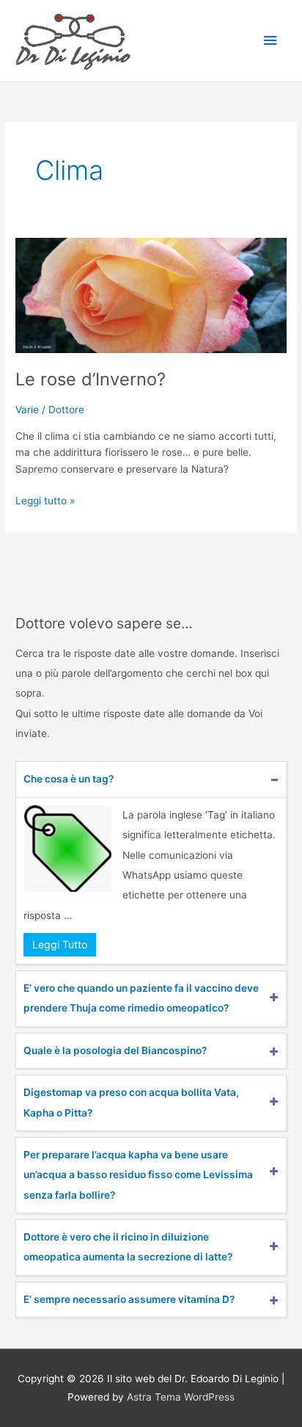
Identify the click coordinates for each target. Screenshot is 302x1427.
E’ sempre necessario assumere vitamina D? (129, 1299)
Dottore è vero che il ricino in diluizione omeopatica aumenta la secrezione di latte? (127, 1247)
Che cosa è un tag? (68, 779)
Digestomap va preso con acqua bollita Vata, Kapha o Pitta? (131, 1102)
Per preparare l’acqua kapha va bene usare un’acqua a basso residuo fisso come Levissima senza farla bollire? (138, 1175)
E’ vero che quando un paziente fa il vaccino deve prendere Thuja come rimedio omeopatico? (141, 998)
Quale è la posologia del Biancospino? (115, 1050)
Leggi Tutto (59, 944)
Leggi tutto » (45, 499)
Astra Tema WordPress (181, 1397)
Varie (27, 409)
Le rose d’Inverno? (90, 379)
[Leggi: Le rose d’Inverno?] (151, 294)
